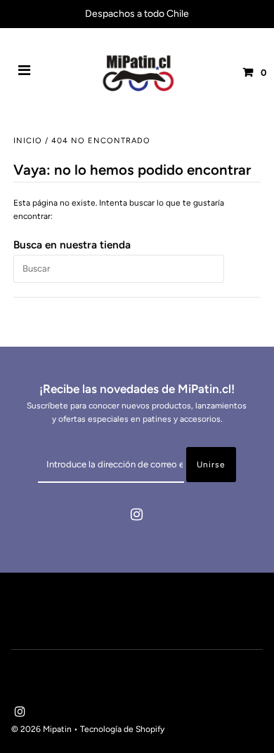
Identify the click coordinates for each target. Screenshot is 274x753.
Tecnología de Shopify (122, 729)
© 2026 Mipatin (41, 729)
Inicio (27, 140)
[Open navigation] (24, 72)
